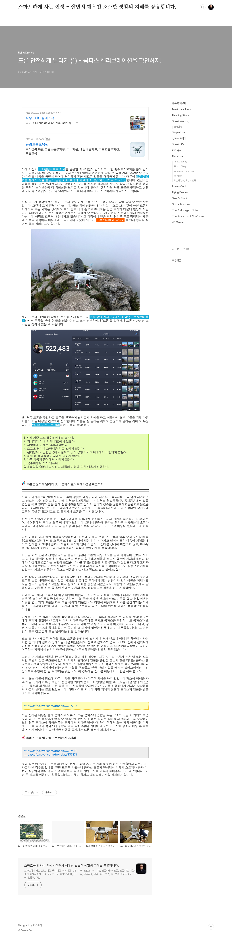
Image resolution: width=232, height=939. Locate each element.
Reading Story (180, 115)
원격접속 (178, 126)
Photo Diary (180, 166)
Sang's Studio (180, 198)
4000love (178, 222)
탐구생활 (178, 175)
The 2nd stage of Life (185, 210)
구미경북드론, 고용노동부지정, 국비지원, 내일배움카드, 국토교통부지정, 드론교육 (73, 151)
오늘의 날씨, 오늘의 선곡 (185, 180)
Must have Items (182, 109)
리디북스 (176, 150)
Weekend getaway (184, 171)
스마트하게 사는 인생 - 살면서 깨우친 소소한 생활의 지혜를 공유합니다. (97, 7)
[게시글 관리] (37, 792)
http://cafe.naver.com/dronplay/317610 (50, 751)
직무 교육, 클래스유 (40, 118)
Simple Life (178, 132)
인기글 (186, 248)
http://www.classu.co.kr (40, 112)
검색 (202, 7)
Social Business (181, 204)
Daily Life (177, 156)
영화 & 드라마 (179, 138)
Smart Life (178, 144)
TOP (211, 927)
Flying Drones (180, 192)
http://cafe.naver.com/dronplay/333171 (50, 754)
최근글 (175, 248)
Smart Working (180, 121)
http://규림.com (35, 138)
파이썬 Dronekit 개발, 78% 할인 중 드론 (52, 123)
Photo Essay (180, 161)
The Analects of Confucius (188, 216)
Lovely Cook (179, 186)
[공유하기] (32, 792)
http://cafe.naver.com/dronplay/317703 (50, 706)
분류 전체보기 (179, 103)
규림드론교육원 (37, 144)
